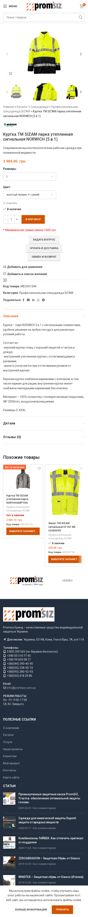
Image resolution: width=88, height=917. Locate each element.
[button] (7, 54)
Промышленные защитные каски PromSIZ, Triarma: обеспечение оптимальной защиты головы (49, 798)
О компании (11, 728)
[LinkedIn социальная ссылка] (33, 300)
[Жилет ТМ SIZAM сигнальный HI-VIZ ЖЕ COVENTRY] (65, 492)
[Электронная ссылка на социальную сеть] (28, 300)
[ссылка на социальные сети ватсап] (38, 300)
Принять (62, 909)
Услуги (7, 742)
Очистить (11, 203)
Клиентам (10, 756)
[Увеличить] (10, 73)
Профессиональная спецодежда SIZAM (46, 292)
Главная (8, 106)
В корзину (33, 219)
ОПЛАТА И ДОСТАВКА (44, 248)
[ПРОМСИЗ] (26, 580)
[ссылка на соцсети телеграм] (43, 300)
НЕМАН (67, 580)
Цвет (6, 187)
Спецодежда (40, 106)
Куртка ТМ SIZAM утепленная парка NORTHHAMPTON (17, 499)
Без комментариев (44, 808)
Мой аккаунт (11, 763)
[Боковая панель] (5, 280)
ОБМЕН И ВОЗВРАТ (44, 256)
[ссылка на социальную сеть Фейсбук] (23, 300)
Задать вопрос (44, 239)
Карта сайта (11, 777)
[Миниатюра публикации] (9, 801)
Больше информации (31, 909)
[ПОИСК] (80, 17)
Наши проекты (13, 749)
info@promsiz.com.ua (21, 687)
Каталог (22, 106)
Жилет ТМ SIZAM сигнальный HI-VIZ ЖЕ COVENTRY (62, 527)
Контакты (9, 770)
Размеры (9, 168)
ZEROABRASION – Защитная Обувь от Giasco (49, 858)
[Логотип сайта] (44, 6)
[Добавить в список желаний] (81, 468)
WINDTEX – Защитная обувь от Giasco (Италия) (50, 877)
